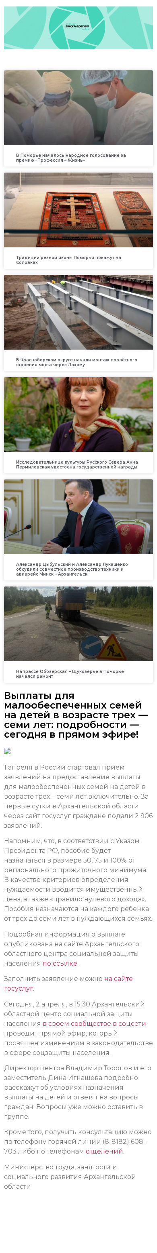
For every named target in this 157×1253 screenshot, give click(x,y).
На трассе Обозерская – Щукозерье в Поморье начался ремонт (70, 674)
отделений (104, 1151)
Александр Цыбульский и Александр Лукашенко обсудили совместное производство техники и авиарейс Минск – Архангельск (72, 569)
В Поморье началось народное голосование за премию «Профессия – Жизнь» (71, 158)
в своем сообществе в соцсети (93, 1023)
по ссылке (60, 963)
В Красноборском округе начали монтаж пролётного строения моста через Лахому (76, 362)
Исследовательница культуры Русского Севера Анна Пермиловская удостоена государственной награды (77, 465)
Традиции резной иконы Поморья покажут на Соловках (68, 260)
